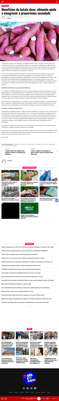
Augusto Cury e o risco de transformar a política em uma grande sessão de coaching (23, 258)
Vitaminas (14, 145)
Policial (16, 392)
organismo (52, 144)
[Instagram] (5, 398)
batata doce (17, 144)
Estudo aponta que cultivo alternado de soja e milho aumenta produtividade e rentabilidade (25, 250)
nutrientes (45, 144)
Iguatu (32, 392)
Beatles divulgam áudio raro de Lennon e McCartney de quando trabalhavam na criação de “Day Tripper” (28, 247)
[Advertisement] (29, 232)
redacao (9, 18)
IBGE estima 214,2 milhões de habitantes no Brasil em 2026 (16, 284)
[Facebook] (2, 398)
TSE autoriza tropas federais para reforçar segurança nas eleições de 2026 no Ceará (23, 295)
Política (27, 392)
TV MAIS (48, 392)
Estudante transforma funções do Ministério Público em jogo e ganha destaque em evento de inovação (28, 280)
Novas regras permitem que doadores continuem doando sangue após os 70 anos (22, 276)
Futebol (22, 392)
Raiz (3, 145)
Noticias (11, 392)
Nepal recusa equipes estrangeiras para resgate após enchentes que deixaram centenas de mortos (27, 298)
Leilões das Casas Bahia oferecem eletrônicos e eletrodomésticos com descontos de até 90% (25, 302)
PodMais (43, 392)
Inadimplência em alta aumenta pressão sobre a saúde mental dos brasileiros (21, 269)
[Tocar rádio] (39, 398)
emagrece (38, 144)
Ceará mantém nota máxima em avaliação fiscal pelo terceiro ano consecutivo (21, 273)
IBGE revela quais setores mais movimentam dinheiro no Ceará (17, 291)
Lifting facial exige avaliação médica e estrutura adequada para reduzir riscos (21, 265)
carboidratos (31, 144)
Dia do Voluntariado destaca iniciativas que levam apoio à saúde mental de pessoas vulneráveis (26, 287)
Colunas (37, 392)
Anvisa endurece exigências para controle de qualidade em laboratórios (20, 254)
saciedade (8, 145)
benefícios (24, 144)
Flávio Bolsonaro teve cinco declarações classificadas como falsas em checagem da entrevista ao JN (27, 262)
